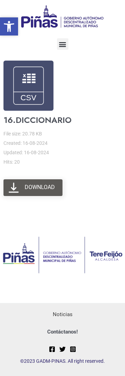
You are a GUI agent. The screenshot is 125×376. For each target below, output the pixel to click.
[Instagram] (73, 349)
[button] (62, 44)
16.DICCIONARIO (37, 120)
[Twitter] (62, 349)
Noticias (63, 314)
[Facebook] (52, 349)
